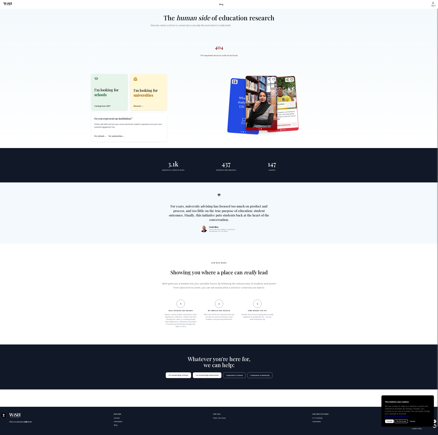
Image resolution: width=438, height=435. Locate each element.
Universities (118, 421)
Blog (221, 4)
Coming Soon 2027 (102, 106)
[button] (148, 92)
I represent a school (234, 375)
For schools (99, 136)
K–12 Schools (317, 418)
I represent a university (260, 375)
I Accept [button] (389, 421)
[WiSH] (6, 4)
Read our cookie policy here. (397, 416)
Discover (138, 106)
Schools (117, 418)
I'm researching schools (178, 375)
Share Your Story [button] (219, 418)
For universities (116, 136)
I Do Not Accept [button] (401, 421)
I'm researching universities (207, 375)
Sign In (433, 6)
